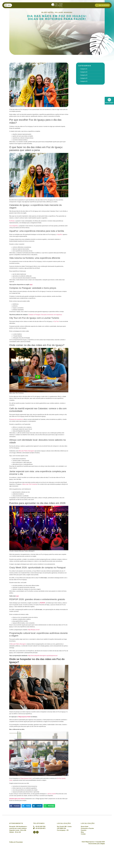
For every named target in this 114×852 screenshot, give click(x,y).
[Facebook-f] (37, 832)
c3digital (102, 843)
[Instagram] (34, 832)
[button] (15, 806)
